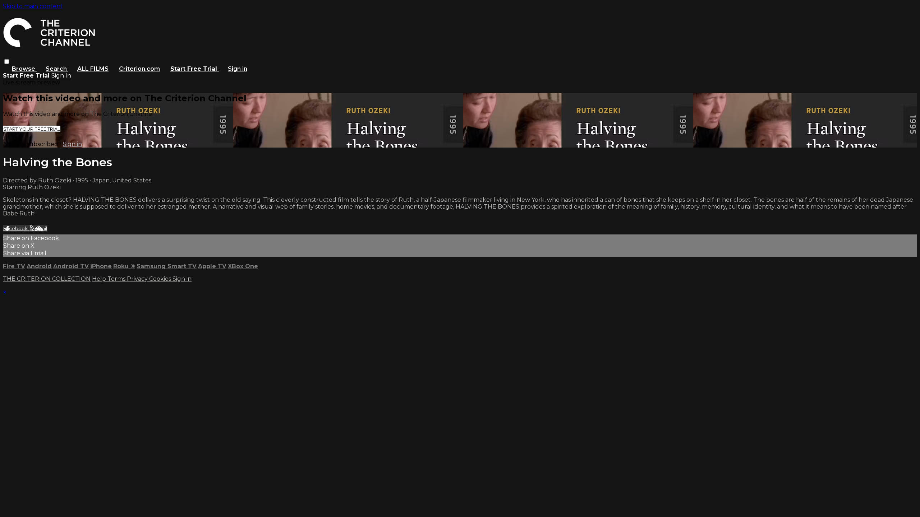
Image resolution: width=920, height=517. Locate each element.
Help (99, 278)
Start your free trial (31, 129)
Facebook (16, 228)
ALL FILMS (93, 68)
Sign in (237, 68)
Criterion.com (139, 68)
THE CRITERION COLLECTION (47, 278)
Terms (117, 278)
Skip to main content (33, 6)
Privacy (138, 278)
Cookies (160, 278)
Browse (24, 68)
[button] (6, 61)
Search (57, 68)
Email (40, 228)
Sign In (61, 75)
